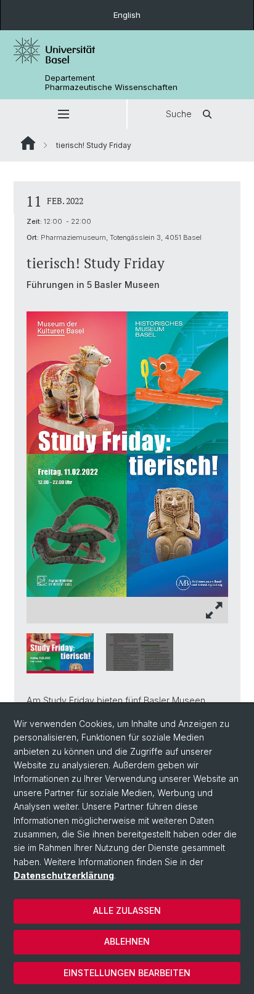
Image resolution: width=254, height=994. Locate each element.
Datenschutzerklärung (64, 875)
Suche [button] (179, 114)
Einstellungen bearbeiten (126, 972)
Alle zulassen (127, 910)
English (127, 15)
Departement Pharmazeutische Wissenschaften (111, 82)
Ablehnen (127, 941)
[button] (63, 114)
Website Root (28, 143)
